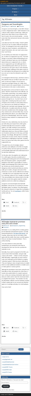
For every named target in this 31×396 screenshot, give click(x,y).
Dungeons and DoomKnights (12, 24)
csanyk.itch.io (5, 356)
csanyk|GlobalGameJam (8, 362)
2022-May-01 (6, 26)
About (15, 15)
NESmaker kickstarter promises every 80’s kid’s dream (13, 223)
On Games (14, 12)
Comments (21, 26)
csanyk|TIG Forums (7, 372)
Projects (14, 9)
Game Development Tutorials (14, 6)
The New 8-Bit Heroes (19, 233)
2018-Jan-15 (6, 225)
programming (22, 225)
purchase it (18, 191)
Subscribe (5, 386)
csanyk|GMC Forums (7, 367)
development (15, 225)
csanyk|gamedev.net (7, 359)
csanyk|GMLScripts (7, 369)
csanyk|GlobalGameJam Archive (10, 364)
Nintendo (14, 26)
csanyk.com (4, 1)
